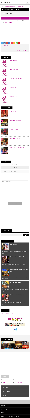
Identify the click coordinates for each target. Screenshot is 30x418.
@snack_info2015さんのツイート (7, 313)
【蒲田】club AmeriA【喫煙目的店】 (17, 256)
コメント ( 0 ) (15, 167)
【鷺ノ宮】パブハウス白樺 (21, 50)
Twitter (6, 387)
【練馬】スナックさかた (14, 69)
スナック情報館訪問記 (18, 382)
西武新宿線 (7, 6)
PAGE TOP (16, 402)
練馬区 (8, 9)
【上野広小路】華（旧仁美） (15, 120)
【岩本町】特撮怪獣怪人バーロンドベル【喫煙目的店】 (19, 270)
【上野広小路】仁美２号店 (15, 138)
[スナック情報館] (5, 2)
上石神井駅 (12, 9)
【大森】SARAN (12, 111)
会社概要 (2, 412)
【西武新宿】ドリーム (14, 96)
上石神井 (13, 6)
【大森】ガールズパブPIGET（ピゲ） (17, 294)
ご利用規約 (3, 405)
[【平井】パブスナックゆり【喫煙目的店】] (8, 345)
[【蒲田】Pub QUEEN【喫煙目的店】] (22, 345)
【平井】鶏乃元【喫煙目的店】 (16, 282)
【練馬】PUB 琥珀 (13, 60)
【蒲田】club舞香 (13, 244)
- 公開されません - (7, 181)
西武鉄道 (10, 6)
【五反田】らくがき (13, 129)
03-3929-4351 (8, 22)
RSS (6, 395)
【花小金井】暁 (12, 87)
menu (27, 2)
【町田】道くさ (6, 45)
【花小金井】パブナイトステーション (17, 78)
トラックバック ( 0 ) (15, 164)
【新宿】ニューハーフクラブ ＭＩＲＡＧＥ (19, 147)
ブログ (15, 379)
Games (4, 382)
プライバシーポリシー (5, 409)
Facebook (7, 391)
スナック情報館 (9, 416)
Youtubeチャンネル (6, 379)
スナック (5, 9)
